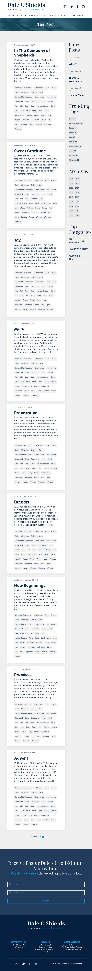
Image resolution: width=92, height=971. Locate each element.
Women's (47, 124)
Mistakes (30, 643)
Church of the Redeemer (33, 10)
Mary (34, 111)
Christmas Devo (37, 92)
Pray (50, 115)
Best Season (38, 88)
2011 (76, 211)
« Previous (33, 837)
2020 (71, 193)
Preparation (26, 413)
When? (73, 64)
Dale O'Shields (26, 4)
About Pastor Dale (19, 945)
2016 (71, 202)
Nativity (29, 115)
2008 (77, 215)
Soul (49, 120)
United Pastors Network (72, 949)
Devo (27, 102)
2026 (71, 179)
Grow (33, 106)
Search (79, 16)
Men (40, 111)
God (26, 106)
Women (39, 124)
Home (11, 16)
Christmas (25, 92)
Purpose (53, 559)
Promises (23, 675)
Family (50, 102)
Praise (43, 115)
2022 (71, 188)
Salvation (35, 120)
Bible (47, 88)
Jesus (53, 106)
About (21, 16)
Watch (32, 16)
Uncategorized (78, 249)
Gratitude (34, 199)
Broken (53, 88)
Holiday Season (43, 106)
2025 (77, 179)
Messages (19, 947)
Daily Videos (51, 97)
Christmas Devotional (23, 88)
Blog (43, 16)
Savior (43, 120)
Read (51, 16)
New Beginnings (29, 586)
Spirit (17, 124)
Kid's (16, 111)
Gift (21, 106)
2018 (71, 197)
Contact (62, 16)
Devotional (35, 102)
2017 (77, 197)
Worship (18, 129)
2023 (77, 183)
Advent (21, 759)
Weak (31, 124)
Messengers (19, 115)
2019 (77, 193)
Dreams (21, 502)
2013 (77, 206)
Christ (17, 92)
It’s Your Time (76, 95)
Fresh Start (24, 633)
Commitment (39, 97)
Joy (17, 240)
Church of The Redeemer (72, 945)
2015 (77, 202)
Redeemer (25, 120)
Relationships (75, 123)
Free (16, 106)
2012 (71, 211)
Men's (46, 111)
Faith (43, 102)
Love (28, 111)
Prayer (17, 120)
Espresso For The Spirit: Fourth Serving (45, 951)
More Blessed (45, 945)
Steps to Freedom (45, 947)
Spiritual (24, 124)
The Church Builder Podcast (72, 947)
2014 (71, 206)
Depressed (19, 102)
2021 (77, 188)
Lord (22, 111)
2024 (71, 183)
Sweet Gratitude (30, 151)
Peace (36, 115)
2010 (71, 215)
